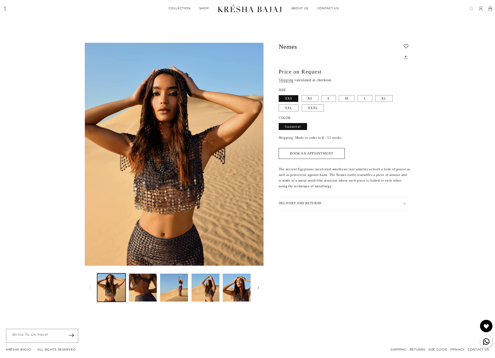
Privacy (457, 349)
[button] (407, 47)
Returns (417, 349)
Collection (179, 8)
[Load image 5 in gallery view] (236, 287)
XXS (288, 99)
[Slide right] (258, 287)
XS (310, 99)
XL (383, 99)
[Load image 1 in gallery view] (111, 287)
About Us (300, 8)
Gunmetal (293, 126)
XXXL (313, 108)
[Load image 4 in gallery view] (205, 287)
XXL (288, 108)
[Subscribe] (71, 335)
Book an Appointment (312, 154)
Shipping (286, 80)
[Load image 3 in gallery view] (174, 287)
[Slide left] (90, 287)
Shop (204, 8)
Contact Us (328, 8)
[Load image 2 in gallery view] (143, 287)
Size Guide (437, 349)
